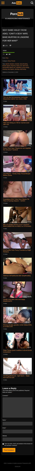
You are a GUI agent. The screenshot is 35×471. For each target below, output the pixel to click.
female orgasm (6, 65)
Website (5, 436)
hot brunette (6, 67)
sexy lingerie (10, 69)
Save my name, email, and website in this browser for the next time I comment (18, 444)
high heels (25, 65)
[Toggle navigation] (3, 3)
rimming (5, 69)
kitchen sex (12, 67)
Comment (5, 395)
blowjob (12, 64)
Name (5, 420)
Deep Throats (11, 61)
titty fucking (23, 69)
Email (4, 428)
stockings (17, 69)
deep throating (24, 64)
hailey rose (19, 65)
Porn (7, 58)
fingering (13, 65)
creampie (16, 64)
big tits (7, 64)
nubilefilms (19, 67)
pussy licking (25, 67)
